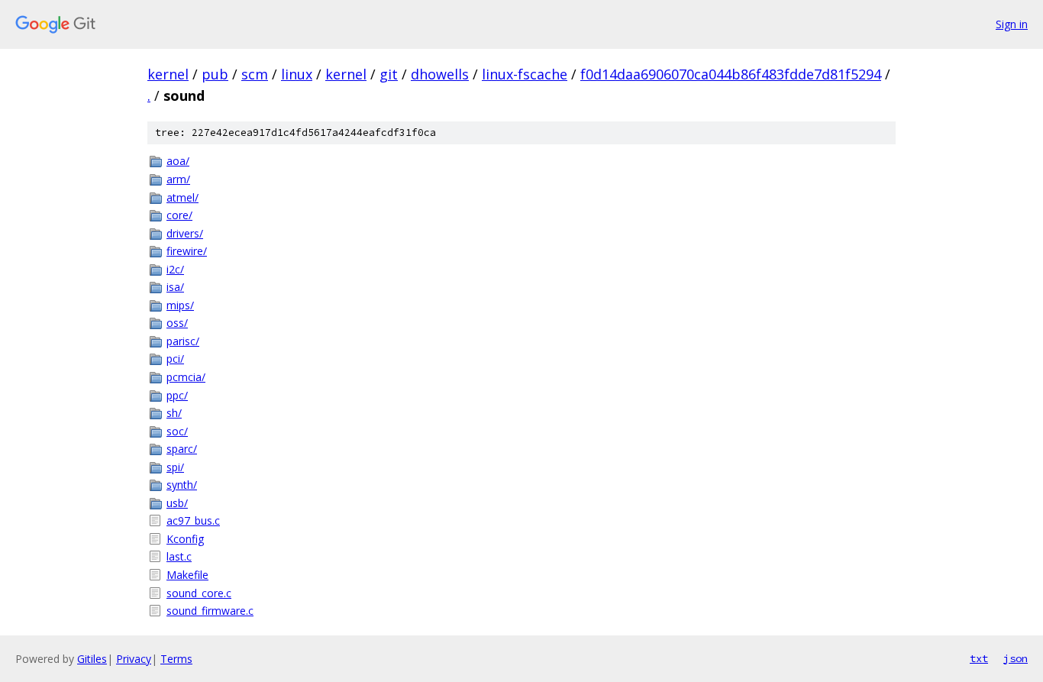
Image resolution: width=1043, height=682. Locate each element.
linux (296, 74)
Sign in (1012, 24)
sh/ (174, 413)
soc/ (177, 431)
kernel (168, 74)
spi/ (175, 467)
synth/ (181, 484)
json (1015, 658)
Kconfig (185, 539)
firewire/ (186, 251)
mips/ (180, 305)
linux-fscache (524, 74)
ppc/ (177, 395)
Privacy (133, 658)
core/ (179, 215)
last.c (179, 556)
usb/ (177, 503)
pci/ (175, 358)
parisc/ (182, 341)
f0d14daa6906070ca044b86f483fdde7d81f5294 (730, 74)
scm (254, 74)
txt (979, 658)
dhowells (440, 74)
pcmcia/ (185, 377)
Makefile (187, 574)
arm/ (178, 179)
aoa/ (177, 161)
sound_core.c (198, 593)
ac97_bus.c (193, 520)
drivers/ (184, 233)
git (388, 74)
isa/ (175, 287)
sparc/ (181, 448)
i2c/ (175, 269)
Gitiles (92, 658)
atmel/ (182, 197)
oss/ (177, 322)
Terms (176, 658)
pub (215, 74)
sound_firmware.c (209, 610)
